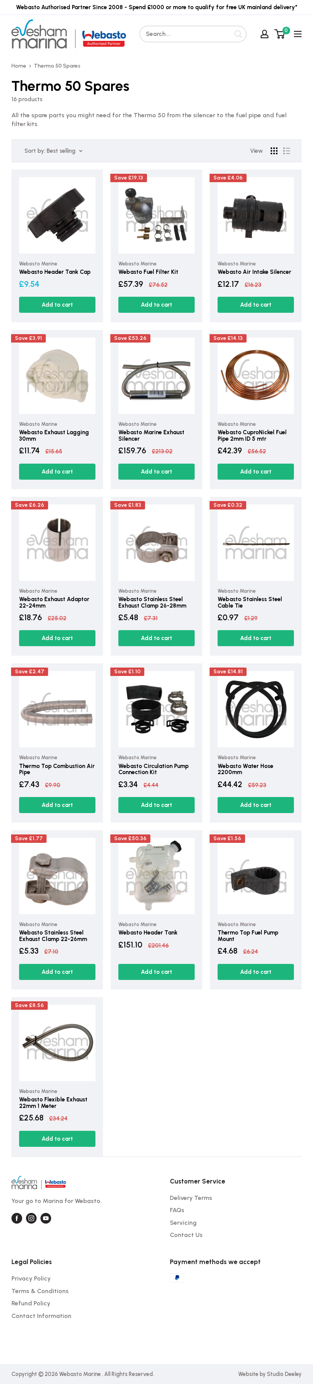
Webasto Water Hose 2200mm (245, 769)
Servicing (183, 1222)
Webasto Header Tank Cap (54, 272)
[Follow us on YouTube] (45, 1218)
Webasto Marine (38, 264)
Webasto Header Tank (147, 933)
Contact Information (41, 1315)
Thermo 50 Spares (57, 66)
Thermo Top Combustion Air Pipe (57, 769)
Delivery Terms (191, 1197)
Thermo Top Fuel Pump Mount (248, 936)
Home (18, 66)
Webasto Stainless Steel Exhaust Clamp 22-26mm (53, 936)
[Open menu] (298, 34)
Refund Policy (30, 1303)
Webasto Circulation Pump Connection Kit (153, 769)
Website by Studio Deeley (270, 1374)
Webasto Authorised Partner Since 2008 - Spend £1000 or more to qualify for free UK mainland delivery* (156, 7)
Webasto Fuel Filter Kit (148, 272)
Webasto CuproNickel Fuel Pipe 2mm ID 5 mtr (252, 435)
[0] (280, 34)
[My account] (264, 34)
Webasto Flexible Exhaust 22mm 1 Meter (53, 1102)
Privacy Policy (31, 1278)
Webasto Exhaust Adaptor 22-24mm (54, 602)
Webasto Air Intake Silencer (254, 272)
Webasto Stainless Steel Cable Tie (250, 602)
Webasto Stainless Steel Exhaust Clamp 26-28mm (152, 602)
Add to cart (57, 304)
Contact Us (186, 1234)
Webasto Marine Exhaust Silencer (151, 435)
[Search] (238, 34)
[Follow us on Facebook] (16, 1218)
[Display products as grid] (274, 150)
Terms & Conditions (40, 1291)
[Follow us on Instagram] (31, 1218)
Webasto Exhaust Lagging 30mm (54, 435)
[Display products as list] (286, 150)
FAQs (177, 1210)
